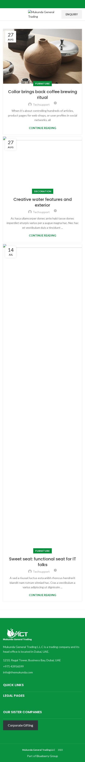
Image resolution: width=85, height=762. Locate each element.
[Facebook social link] (33, 4)
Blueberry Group (47, 756)
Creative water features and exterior (42, 202)
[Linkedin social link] (47, 4)
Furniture (42, 83)
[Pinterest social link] (42, 4)
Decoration (42, 191)
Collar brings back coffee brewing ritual (42, 94)
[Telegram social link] (52, 4)
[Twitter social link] (37, 4)
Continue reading (42, 128)
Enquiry (72, 14)
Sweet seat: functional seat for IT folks (42, 562)
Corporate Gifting (20, 725)
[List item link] (41, 666)
